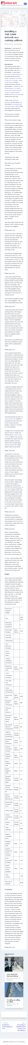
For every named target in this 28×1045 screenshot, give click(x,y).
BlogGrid (15, 1041)
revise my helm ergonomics (14, 74)
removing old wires (14, 94)
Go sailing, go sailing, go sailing (13, 1001)
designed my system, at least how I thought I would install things (13, 80)
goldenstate (19, 44)
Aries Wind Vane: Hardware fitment (12, 975)
